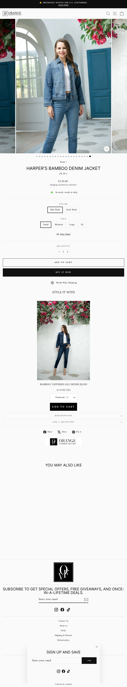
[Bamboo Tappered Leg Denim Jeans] (63, 340)
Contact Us (63, 621)
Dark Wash (71, 210)
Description (63, 415)
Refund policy (63, 640)
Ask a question (63, 422)
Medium (59, 225)
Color (63, 204)
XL (82, 225)
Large (72, 225)
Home (62, 162)
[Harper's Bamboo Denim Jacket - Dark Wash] (28, 548)
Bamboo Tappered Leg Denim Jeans (63, 384)
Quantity (63, 246)
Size (63, 219)
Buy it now (63, 272)
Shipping (53, 185)
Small (45, 225)
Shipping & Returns (63, 635)
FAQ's (63, 630)
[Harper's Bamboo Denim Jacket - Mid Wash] (24, 548)
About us (63, 626)
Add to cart (63, 407)
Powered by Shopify (63, 684)
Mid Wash (55, 210)
